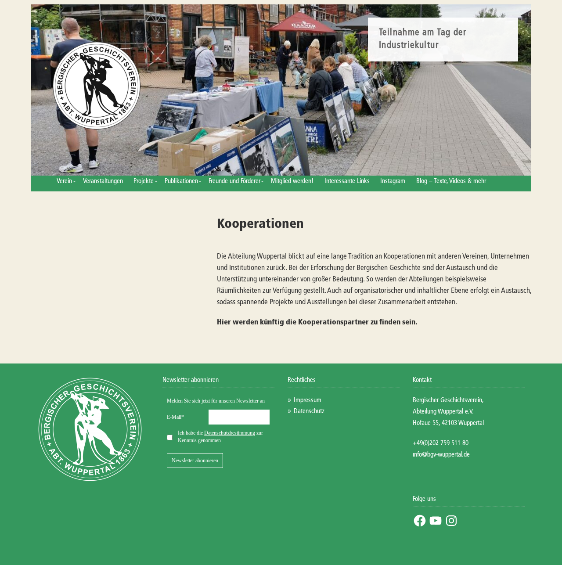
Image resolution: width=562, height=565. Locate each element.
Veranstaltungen (103, 181)
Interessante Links (347, 181)
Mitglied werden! (292, 181)
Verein (64, 181)
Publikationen (181, 181)
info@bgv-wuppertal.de (441, 454)
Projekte (143, 181)
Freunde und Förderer (234, 181)
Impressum (307, 400)
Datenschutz (309, 411)
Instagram (392, 181)
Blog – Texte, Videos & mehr (451, 181)
